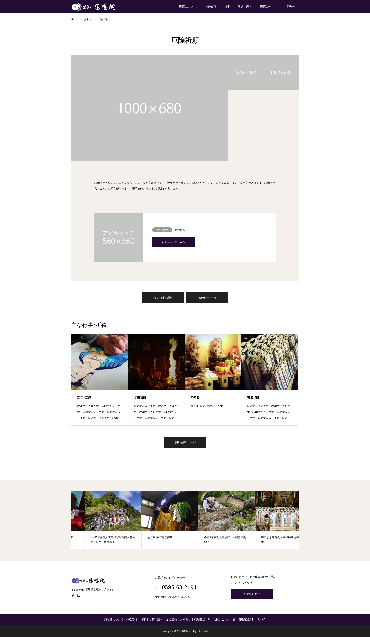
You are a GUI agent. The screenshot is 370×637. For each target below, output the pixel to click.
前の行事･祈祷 (163, 297)
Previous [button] (65, 522)
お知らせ (185, 619)
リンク (262, 619)
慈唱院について (188, 6)
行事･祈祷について (185, 442)
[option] (149, 108)
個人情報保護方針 (244, 619)
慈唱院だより (268, 6)
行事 (227, 6)
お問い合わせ (252, 593)
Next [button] (305, 522)
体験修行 (211, 6)
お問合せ (289, 6)
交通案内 (171, 619)
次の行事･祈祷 (207, 297)
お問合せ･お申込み (173, 242)
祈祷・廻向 (244, 6)
